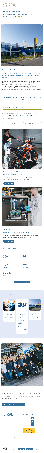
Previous (1, 316)
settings (5, 451)
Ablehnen (29, 449)
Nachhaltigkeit (22, 14)
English (20, 16)
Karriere (5, 16)
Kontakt (13, 16)
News (30, 14)
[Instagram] (32, 424)
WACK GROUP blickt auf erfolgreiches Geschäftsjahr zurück (9, 316)
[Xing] (32, 421)
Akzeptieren (21, 449)
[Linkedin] (32, 418)
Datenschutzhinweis (14, 439)
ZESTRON (13, 115)
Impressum (16, 437)
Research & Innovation (9, 14)
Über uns (5, 11)
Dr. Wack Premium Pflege (24, 115)
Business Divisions (17, 11)
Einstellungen (37, 449)
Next (43, 316)
